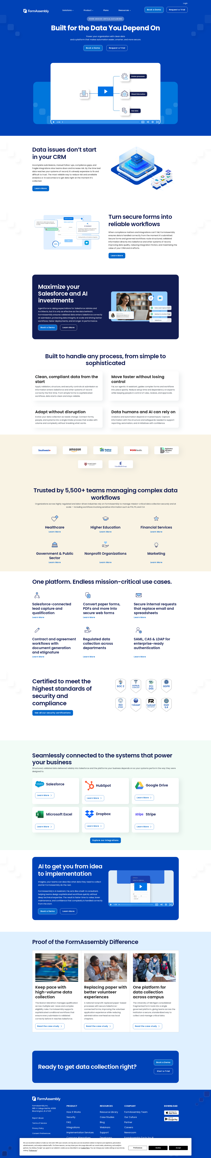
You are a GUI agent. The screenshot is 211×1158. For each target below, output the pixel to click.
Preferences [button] (33, 1150)
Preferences (137, 1148)
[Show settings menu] (152, 122)
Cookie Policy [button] (85, 1148)
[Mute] (147, 122)
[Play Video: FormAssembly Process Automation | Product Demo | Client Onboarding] (105, 91)
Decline (158, 1148)
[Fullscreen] (157, 122)
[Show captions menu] (142, 122)
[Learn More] (55, 791)
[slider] (100, 122)
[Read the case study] (56, 991)
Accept (178, 1148)
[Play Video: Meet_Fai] (140, 887)
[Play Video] (53, 122)
